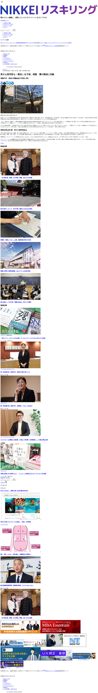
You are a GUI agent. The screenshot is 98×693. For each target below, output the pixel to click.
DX (1, 42)
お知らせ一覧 (6, 53)
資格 (17, 42)
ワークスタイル (63, 42)
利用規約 (5, 55)
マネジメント (56, 42)
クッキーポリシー (7, 59)
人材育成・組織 (7, 23)
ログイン (7, 20)
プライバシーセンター (8, 61)
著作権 (4, 56)
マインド (4, 42)
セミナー (5, 27)
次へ (3, 143)
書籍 (38, 42)
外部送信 (5, 62)
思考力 (35, 42)
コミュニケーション (11, 42)
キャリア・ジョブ (7, 25)
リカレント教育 (43, 42)
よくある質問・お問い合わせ (10, 64)
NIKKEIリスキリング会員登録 (52, 45)
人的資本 (69, 42)
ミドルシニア (50, 42)
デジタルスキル (30, 42)
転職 (19, 42)
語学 (26, 42)
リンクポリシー (7, 58)
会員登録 (3, 20)
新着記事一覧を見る (5, 477)
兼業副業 (22, 42)
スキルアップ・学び (8, 24)
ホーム (4, 69)
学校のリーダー (9, 81)
